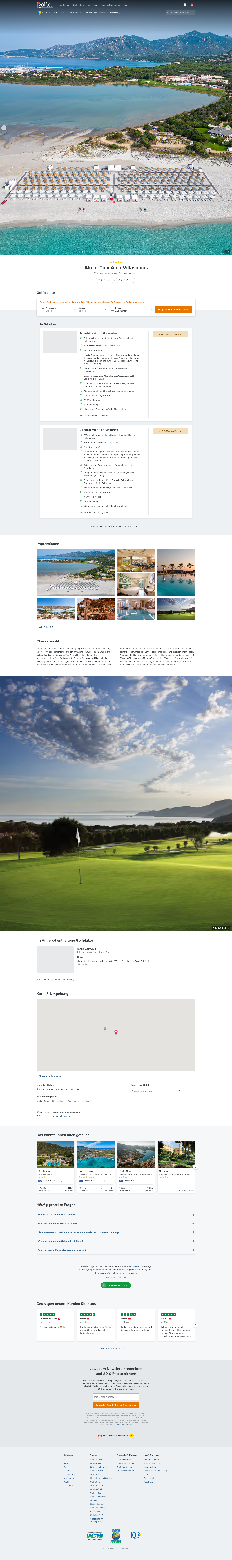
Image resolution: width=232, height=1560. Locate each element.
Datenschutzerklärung (124, 1424)
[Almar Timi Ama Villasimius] (76, 572)
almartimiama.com (61, 1115)
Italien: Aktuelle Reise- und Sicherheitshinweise (115, 526)
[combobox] (180, 12)
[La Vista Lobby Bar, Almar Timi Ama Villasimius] (56, 609)
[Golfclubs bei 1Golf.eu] (45, 5)
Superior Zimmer (118, 338)
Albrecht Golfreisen (54, 12)
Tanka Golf (115, 345)
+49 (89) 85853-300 (117, 1285)
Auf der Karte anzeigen (127, 273)
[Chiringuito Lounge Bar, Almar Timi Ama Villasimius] (96, 609)
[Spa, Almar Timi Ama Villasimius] (136, 609)
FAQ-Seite (134, 1266)
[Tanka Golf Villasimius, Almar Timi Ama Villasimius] (176, 609)
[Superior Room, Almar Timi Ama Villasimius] (136, 584)
